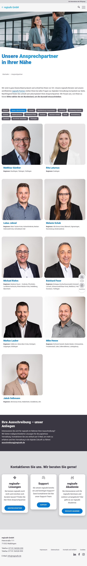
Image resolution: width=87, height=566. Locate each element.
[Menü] (82, 7)
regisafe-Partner (18, 91)
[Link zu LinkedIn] (74, 554)
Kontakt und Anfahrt (69, 550)
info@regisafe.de (14, 556)
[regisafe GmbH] (10, 7)
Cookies (82, 550)
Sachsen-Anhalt (54, 114)
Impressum (43, 550)
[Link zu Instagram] (83, 554)
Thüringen (33, 118)
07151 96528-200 (15, 548)
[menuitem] (78, 7)
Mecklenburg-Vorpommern (46, 110)
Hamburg (62, 110)
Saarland (6, 118)
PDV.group (82, 1)
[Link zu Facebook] (79, 554)
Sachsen (43, 114)
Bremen (5, 114)
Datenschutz (55, 550)
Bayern (5, 110)
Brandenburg (75, 114)
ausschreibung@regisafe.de (13, 442)
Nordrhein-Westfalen (20, 118)
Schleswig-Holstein (75, 110)
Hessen (31, 110)
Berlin (65, 114)
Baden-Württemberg (18, 110)
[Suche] (78, 7)
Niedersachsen (17, 114)
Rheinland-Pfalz (31, 114)
